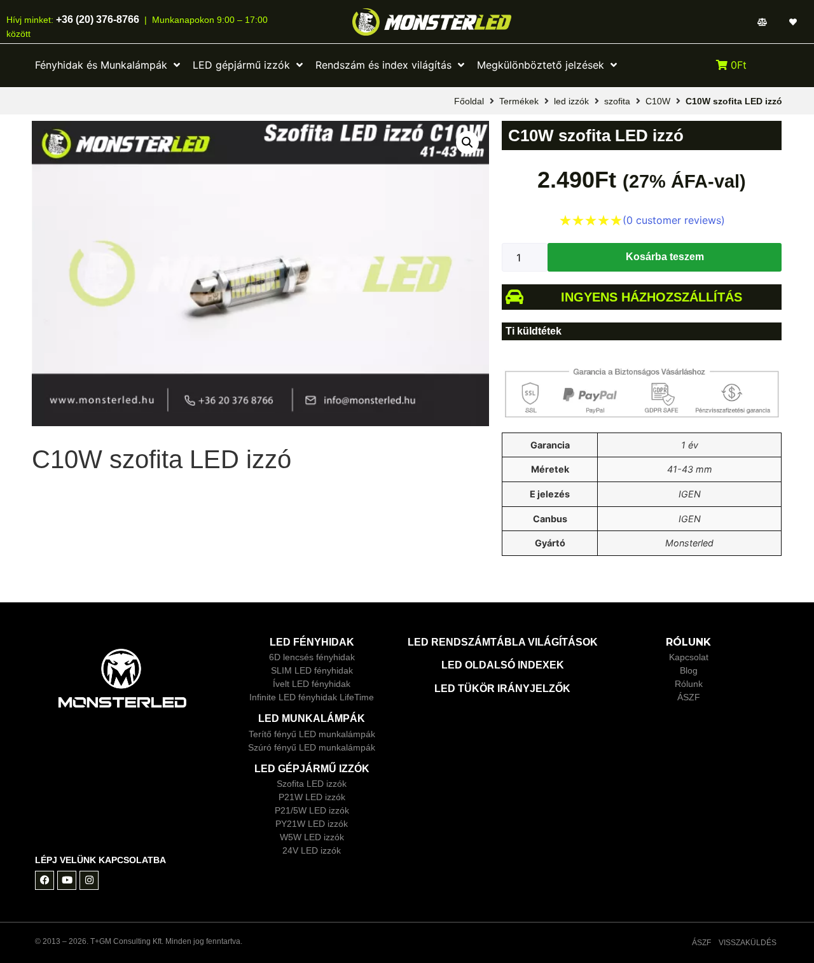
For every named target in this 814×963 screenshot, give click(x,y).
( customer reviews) (674, 220)
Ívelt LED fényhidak (311, 684)
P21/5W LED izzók (312, 810)
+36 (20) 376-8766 (96, 19)
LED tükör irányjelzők (502, 688)
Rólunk (689, 684)
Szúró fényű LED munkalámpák (311, 747)
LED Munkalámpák (311, 718)
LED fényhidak (312, 642)
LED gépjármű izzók (311, 768)
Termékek (519, 101)
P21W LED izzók (312, 797)
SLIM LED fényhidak (312, 670)
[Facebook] (44, 880)
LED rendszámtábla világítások (503, 642)
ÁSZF (688, 697)
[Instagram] (89, 880)
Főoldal (469, 101)
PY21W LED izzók (311, 824)
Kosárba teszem (665, 256)
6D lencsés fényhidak (312, 657)
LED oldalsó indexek (502, 665)
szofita (617, 101)
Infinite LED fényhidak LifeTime (311, 697)
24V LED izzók (311, 850)
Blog (689, 670)
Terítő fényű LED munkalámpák (312, 734)
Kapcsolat (688, 657)
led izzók (571, 101)
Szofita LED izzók (312, 784)
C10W (657, 101)
